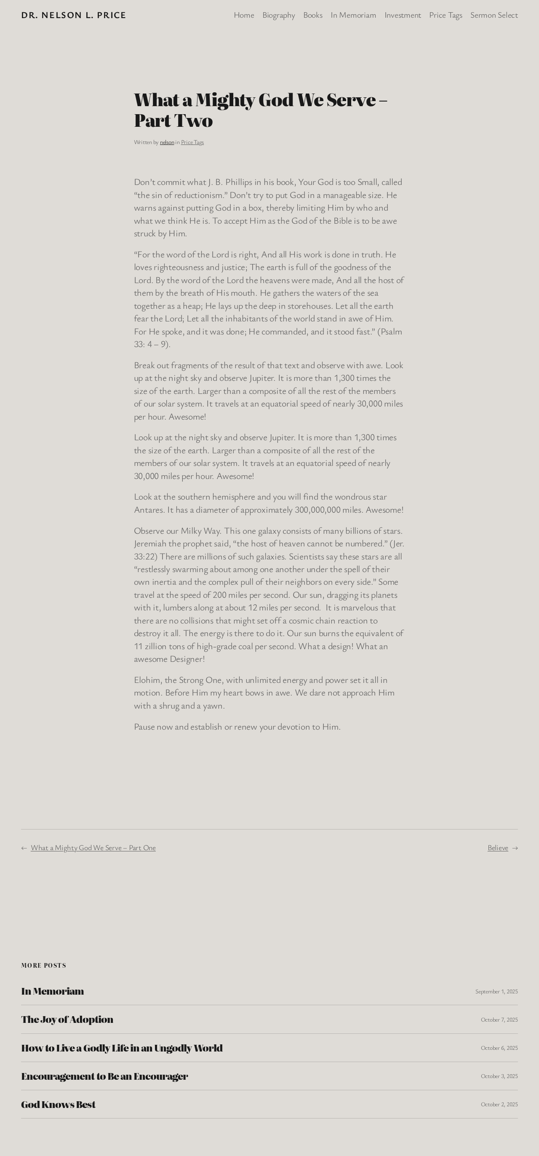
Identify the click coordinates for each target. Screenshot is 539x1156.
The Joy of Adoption (67, 1019)
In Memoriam (52, 990)
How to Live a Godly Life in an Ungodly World (121, 1047)
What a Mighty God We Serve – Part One (93, 847)
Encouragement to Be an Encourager (104, 1075)
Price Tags (192, 142)
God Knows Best (58, 1104)
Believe (498, 847)
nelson (167, 142)
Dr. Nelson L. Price (73, 14)
